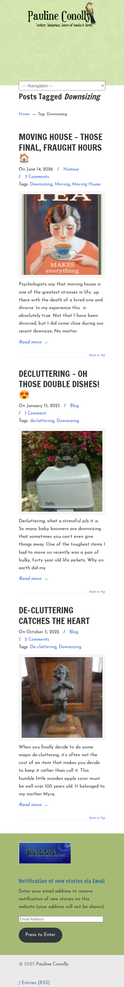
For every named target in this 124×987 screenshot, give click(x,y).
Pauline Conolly (62, 15)
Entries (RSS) (36, 983)
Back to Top (97, 355)
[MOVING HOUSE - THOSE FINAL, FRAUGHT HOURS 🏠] (62, 234)
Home (24, 114)
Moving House (86, 184)
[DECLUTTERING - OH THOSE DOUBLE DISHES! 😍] (62, 471)
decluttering (42, 421)
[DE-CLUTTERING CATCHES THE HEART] (62, 697)
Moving (62, 184)
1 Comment (35, 413)
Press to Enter (40, 935)
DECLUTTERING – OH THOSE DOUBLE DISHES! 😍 (59, 384)
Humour (71, 169)
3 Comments (37, 177)
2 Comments (37, 640)
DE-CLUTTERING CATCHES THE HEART (54, 615)
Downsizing (41, 184)
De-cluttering (43, 647)
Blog (74, 406)
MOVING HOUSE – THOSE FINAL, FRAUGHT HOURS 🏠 (60, 147)
